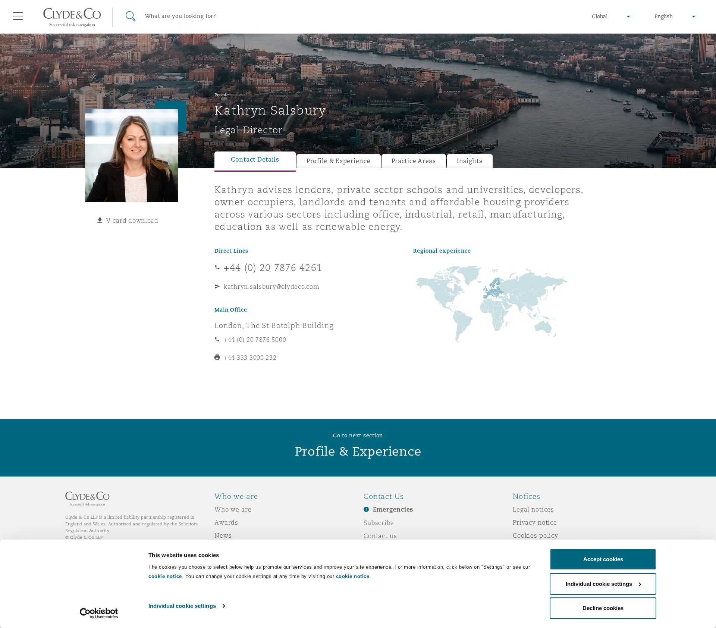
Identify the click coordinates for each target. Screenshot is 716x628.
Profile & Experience (339, 161)
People (221, 94)
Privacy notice (535, 522)
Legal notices (533, 509)
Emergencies (393, 509)
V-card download (132, 220)
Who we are (233, 509)
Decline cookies (603, 608)
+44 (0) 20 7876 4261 (273, 268)
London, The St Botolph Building (273, 325)
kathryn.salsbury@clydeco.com (271, 286)
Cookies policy (535, 535)
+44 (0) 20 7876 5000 (255, 339)
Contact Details (255, 159)
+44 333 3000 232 (250, 357)
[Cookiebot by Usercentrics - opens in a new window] (99, 613)
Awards (226, 522)
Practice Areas (414, 161)
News (223, 535)
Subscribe (379, 523)
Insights (470, 161)
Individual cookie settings (182, 606)
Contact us (380, 536)
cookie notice (165, 576)
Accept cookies (603, 559)
